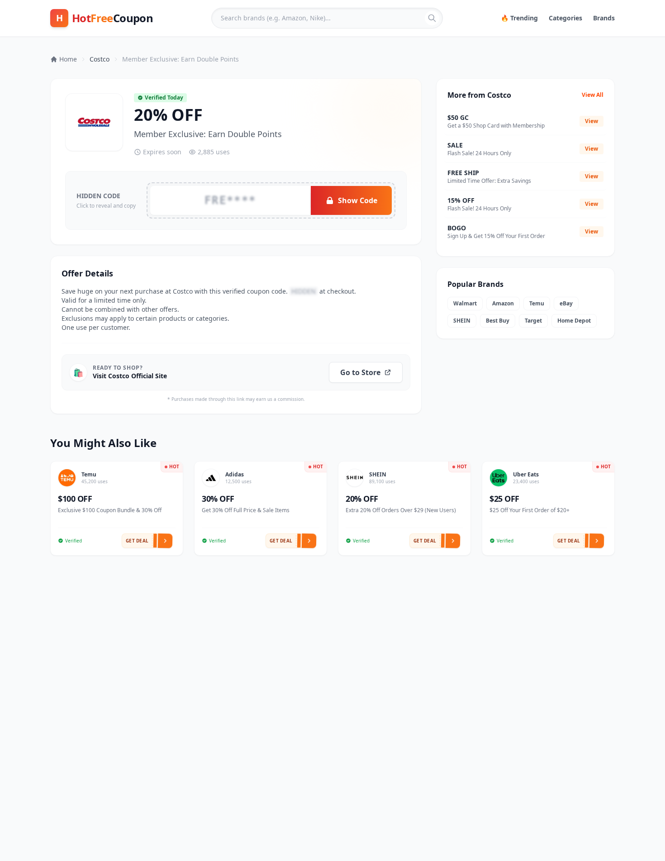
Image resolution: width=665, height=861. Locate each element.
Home (68, 59)
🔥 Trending (519, 18)
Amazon (503, 303)
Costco (99, 59)
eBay (566, 303)
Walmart (465, 303)
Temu (536, 303)
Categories (565, 18)
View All (592, 95)
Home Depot (574, 320)
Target (533, 320)
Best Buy (497, 320)
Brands (604, 18)
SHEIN (461, 320)
